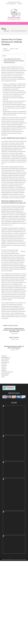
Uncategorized (6, 50)
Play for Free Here (14, 337)
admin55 (5, 48)
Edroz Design (23, 559)
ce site (15, 180)
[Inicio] (1, 30)
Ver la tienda (14, 608)
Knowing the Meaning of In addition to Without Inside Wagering (14, 347)
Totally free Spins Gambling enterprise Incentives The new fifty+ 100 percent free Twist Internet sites (14, 330)
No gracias (14, 616)
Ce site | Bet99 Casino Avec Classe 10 (12, 58)
